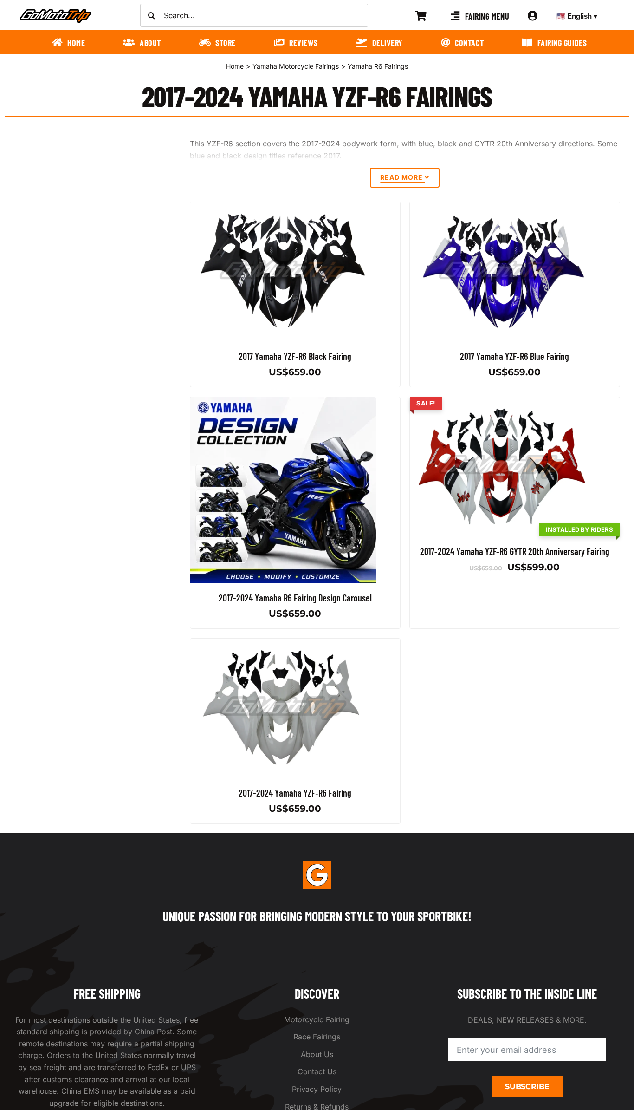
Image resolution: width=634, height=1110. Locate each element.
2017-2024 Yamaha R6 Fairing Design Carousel (295, 597)
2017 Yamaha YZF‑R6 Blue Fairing (514, 356)
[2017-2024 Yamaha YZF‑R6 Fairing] (283, 644)
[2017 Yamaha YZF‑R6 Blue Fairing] (502, 207)
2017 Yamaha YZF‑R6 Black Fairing (295, 356)
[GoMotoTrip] (55, 11)
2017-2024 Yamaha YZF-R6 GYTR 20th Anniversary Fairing (514, 551)
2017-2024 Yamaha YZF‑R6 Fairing (295, 792)
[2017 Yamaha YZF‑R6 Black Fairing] (283, 207)
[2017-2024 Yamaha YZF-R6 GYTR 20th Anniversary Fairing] (502, 402)
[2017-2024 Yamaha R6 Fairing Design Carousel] (283, 402)
